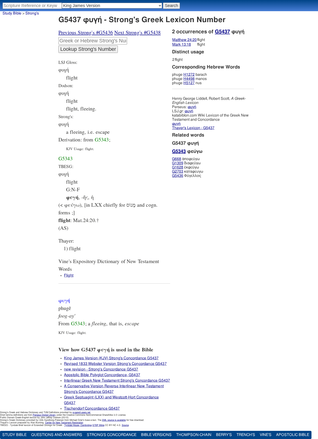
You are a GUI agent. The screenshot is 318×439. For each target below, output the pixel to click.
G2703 (177, 171)
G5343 (102, 139)
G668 (176, 159)
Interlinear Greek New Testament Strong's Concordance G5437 (117, 380)
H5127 (189, 83)
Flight (68, 275)
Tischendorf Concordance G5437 (92, 408)
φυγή (192, 107)
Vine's (265, 435)
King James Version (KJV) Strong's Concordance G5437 (111, 358)
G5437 (222, 31)
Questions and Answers (56, 435)
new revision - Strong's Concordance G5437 (101, 369)
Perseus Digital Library (44, 415)
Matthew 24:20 (184, 40)
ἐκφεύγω (185, 167)
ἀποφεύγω (186, 159)
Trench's (246, 435)
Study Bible (12, 13)
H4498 (189, 79)
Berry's (224, 435)
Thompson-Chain (193, 435)
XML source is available (114, 420)
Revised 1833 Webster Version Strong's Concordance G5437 (115, 364)
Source (125, 425)
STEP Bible (98, 425)
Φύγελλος (186, 176)
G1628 (177, 167)
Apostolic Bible (292, 435)
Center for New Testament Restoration (64, 423)
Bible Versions (156, 435)
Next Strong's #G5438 (137, 32)
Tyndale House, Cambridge (78, 425)
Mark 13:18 (181, 44)
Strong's (32, 13)
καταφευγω (187, 171)
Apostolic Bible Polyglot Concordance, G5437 (102, 375)
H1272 (189, 74)
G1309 (177, 163)
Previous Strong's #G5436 (85, 32)
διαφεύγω (186, 163)
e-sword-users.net (81, 412)
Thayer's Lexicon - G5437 (193, 128)
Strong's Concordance (111, 435)
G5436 (177, 176)
